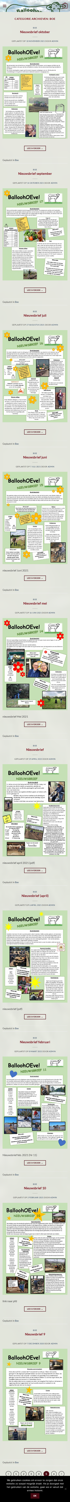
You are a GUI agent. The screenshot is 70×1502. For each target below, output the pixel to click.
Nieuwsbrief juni (35, 457)
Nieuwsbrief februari (35, 1042)
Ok (35, 1495)
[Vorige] (8, 1474)
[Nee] (65, 1490)
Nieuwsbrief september (35, 173)
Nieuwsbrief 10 (35, 1188)
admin (55, 41)
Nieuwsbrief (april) (35, 896)
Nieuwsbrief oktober (35, 32)
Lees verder (35, 148)
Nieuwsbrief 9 (35, 1334)
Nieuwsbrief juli (35, 315)
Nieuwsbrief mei (35, 603)
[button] (5, 6)
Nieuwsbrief (35, 750)
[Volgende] (61, 1474)
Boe (35, 28)
